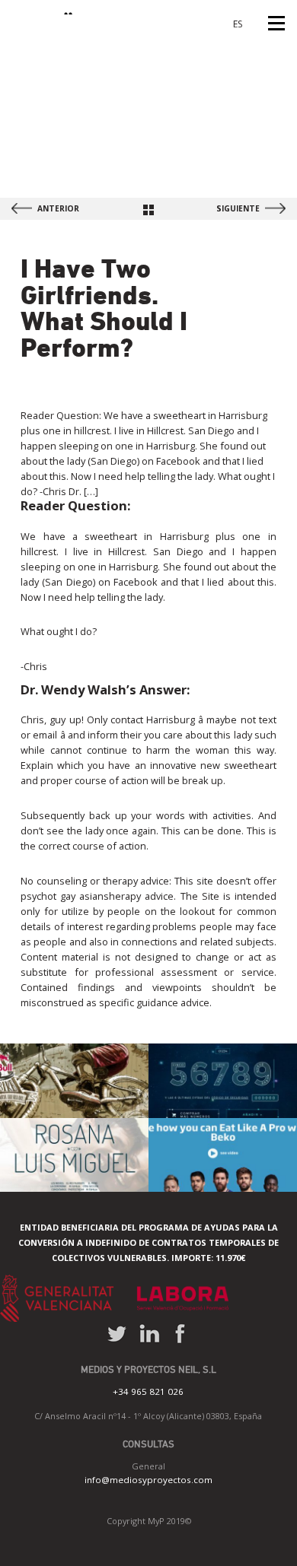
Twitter (117, 1333)
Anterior (58, 208)
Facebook (179, 1333)
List (148, 210)
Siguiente (238, 208)
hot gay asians (75, 896)
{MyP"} (44, 7)
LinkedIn (149, 1333)
